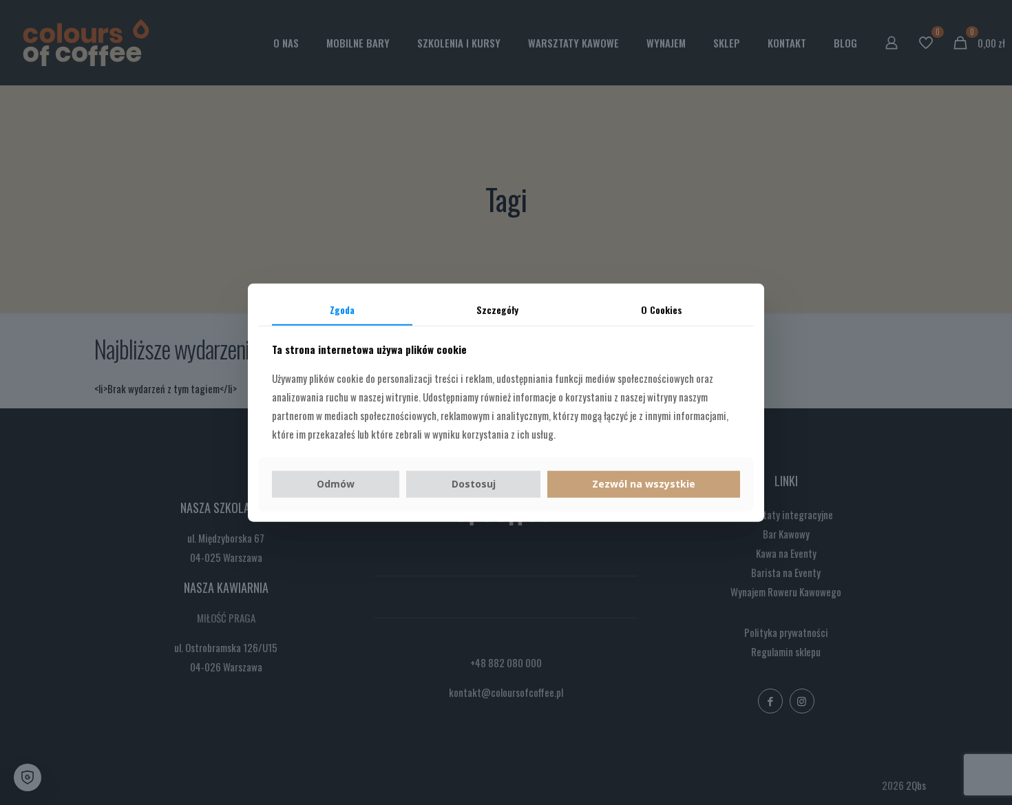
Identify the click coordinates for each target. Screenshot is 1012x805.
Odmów (336, 483)
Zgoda (342, 309)
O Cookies (661, 309)
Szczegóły (497, 309)
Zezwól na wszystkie (643, 483)
